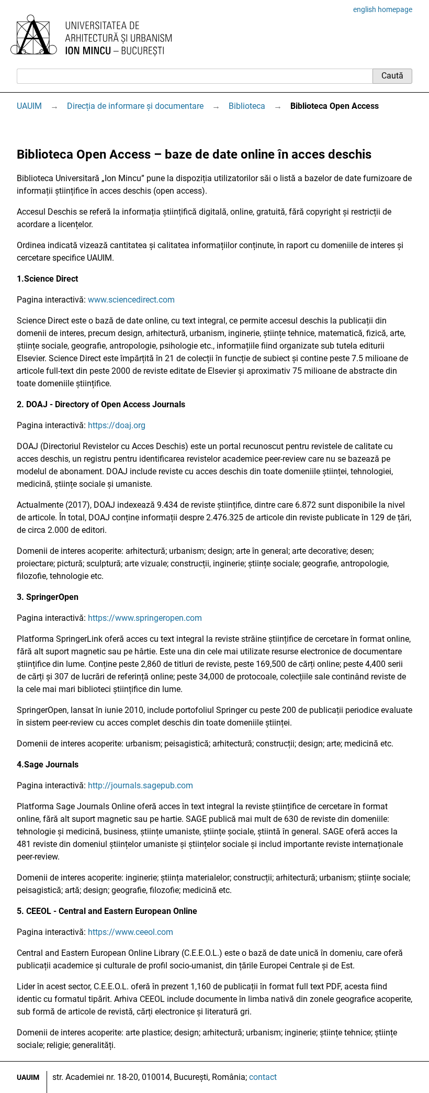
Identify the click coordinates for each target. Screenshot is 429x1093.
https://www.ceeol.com (130, 932)
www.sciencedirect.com (131, 300)
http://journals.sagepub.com (140, 785)
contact (263, 1077)
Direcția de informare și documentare (135, 106)
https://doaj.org (116, 425)
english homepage (382, 9)
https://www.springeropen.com (145, 618)
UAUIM (29, 106)
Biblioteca (247, 106)
